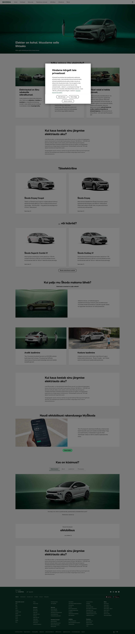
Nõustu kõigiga (74, 96)
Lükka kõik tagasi (62, 96)
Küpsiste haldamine (68, 101)
